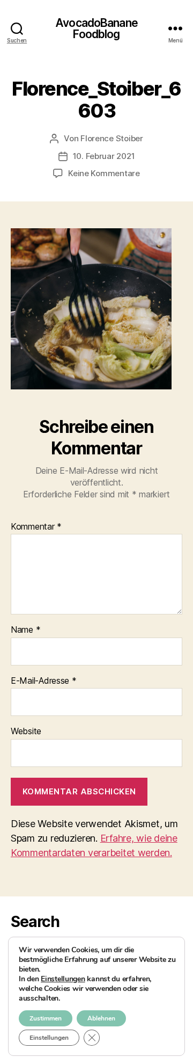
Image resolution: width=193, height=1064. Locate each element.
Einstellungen (63, 979)
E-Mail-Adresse (44, 681)
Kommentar (36, 527)
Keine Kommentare (104, 173)
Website (26, 731)
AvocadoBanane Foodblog (96, 28)
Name (25, 630)
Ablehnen (101, 1018)
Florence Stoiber (111, 138)
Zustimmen (45, 1018)
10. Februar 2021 (104, 156)
